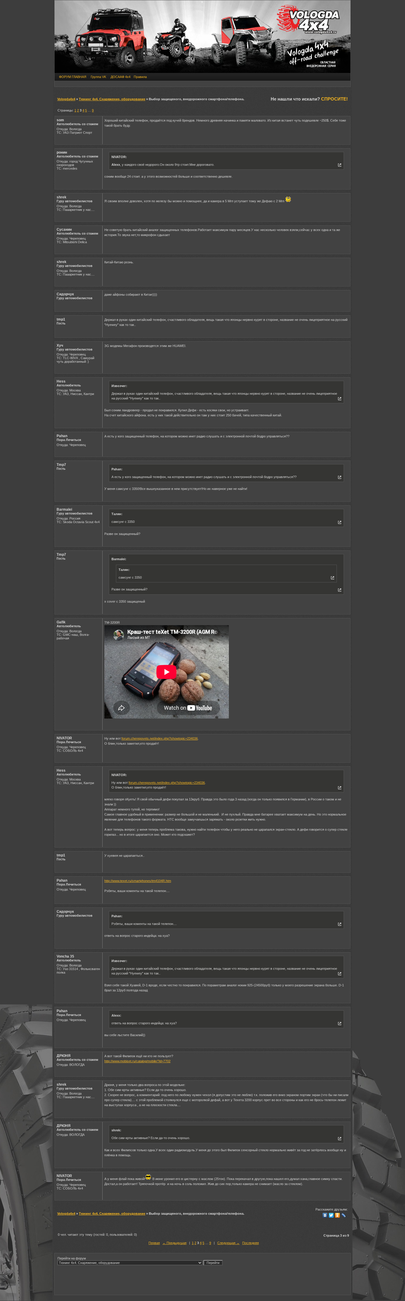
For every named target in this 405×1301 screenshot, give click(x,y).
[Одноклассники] (337, 1215)
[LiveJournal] (344, 1215)
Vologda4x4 (66, 99)
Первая (154, 1243)
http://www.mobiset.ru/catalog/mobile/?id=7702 (137, 1061)
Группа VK (98, 77)
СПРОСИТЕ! (334, 98)
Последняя (250, 1243)
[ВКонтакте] (325, 1215)
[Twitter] (331, 1215)
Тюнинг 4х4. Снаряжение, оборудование (112, 99)
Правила (140, 77)
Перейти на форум (72, 1258)
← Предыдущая (174, 1243)
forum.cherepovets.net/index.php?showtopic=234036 (160, 738)
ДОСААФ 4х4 (120, 77)
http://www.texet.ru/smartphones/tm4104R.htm (137, 881)
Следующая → (228, 1243)
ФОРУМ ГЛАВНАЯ (72, 77)
